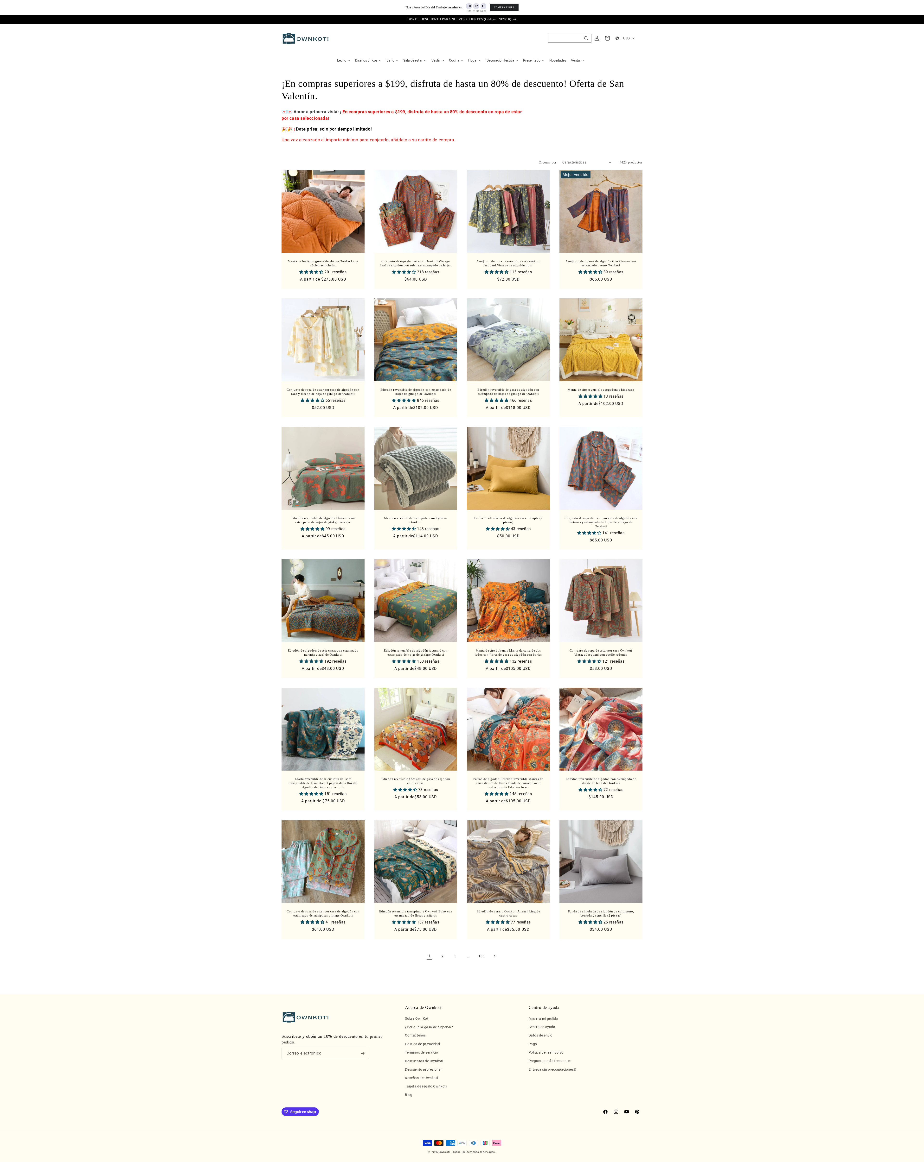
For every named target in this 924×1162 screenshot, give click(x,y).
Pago (533, 1044)
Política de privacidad (422, 1044)
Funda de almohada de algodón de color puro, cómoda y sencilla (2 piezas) (601, 913)
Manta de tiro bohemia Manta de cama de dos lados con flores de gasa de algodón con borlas (508, 652)
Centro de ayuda (542, 1027)
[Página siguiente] (494, 956)
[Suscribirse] (362, 1053)
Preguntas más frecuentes (550, 1061)
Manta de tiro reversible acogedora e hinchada (601, 389)
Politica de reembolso (546, 1052)
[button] (569, 38)
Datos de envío (540, 1035)
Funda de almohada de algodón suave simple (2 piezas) (508, 520)
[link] (429, 956)
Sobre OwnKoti (417, 1019)
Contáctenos (415, 1035)
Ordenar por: (548, 162)
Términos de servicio (421, 1052)
